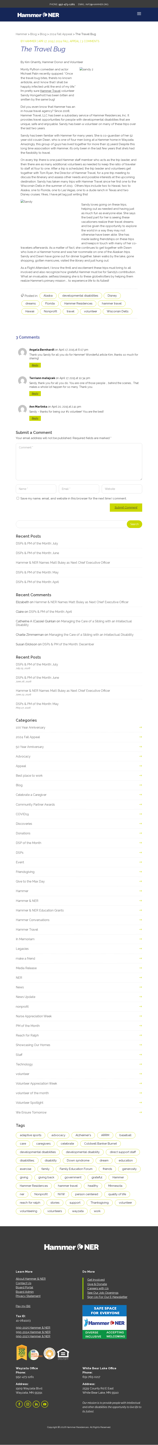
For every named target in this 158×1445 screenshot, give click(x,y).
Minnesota (115, 1186)
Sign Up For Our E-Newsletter (107, 1297)
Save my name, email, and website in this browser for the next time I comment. (73, 498)
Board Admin (25, 1292)
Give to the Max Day (30, 881)
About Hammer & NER (31, 1279)
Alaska (48, 295)
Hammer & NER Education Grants (40, 910)
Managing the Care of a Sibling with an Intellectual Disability (91, 635)
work (97, 1211)
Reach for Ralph (27, 1035)
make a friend (25, 958)
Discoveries (24, 824)
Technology (24, 1064)
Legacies (22, 949)
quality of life (117, 1194)
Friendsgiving (25, 872)
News (20, 987)
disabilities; (27, 1160)
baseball (125, 1135)
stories (54, 1202)
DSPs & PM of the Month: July (37, 543)
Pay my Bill (23, 1306)
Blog (19, 785)
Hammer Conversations (33, 920)
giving (24, 1177)
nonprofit (22, 1006)
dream (104, 1160)
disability (51, 1160)
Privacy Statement (28, 1296)
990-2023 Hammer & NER (33, 1336)
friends (107, 1169)
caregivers (43, 1143)
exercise (25, 1169)
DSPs (20, 852)
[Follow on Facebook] (19, 1404)
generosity (129, 1169)
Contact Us (23, 1283)
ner (22, 1194)
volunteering (28, 1211)
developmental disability (83, 1152)
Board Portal (24, 1287)
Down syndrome (78, 1160)
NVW (61, 1194)
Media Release (26, 968)
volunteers (54, 1211)
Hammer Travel (50, 91)
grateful (97, 1177)
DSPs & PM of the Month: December (68, 644)
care (23, 1143)
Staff (19, 1055)
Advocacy (23, 756)
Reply (35, 365)
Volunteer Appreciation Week (36, 1083)
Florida (50, 303)
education (126, 1160)
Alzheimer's (83, 1135)
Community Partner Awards (35, 804)
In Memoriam (25, 939)
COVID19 (22, 814)
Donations (23, 833)
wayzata (78, 1211)
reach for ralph (30, 1202)
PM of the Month (28, 1026)
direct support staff (123, 1152)
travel (70, 311)
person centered (86, 1194)
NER (19, 978)
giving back (46, 1177)
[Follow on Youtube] (44, 1404)
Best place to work (29, 775)
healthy (93, 1186)
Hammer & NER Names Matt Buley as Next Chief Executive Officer (63, 562)
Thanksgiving (100, 1202)
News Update (25, 997)
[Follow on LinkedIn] (36, 1404)
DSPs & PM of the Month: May (37, 572)
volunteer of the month (32, 1093)
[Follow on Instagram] (27, 1404)
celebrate (67, 1143)
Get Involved (96, 1279)
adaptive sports (30, 1135)
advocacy (58, 1135)
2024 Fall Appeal (67, 41)
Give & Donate (97, 1284)
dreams (30, 303)
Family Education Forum (76, 1169)
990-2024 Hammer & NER (33, 1332)
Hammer (30, 41)
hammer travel (112, 303)
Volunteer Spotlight (29, 1103)
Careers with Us (97, 1288)
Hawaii (29, 311)
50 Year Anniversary (30, 747)
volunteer (90, 311)
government (73, 1177)
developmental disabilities (80, 295)
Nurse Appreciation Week (34, 1016)
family (45, 1169)
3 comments (90, 41)
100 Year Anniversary (30, 727)
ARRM (105, 1135)
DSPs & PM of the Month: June (37, 553)
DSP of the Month (28, 843)
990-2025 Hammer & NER (33, 1327)
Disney (112, 295)
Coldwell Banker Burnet (100, 1143)
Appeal (21, 766)
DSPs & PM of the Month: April (37, 582)
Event (20, 862)
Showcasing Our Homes (33, 1045)
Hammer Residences (78, 303)
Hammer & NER (27, 901)
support (75, 1202)
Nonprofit (50, 311)
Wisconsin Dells (117, 311)
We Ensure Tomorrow (31, 1112)
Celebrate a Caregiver (31, 795)
